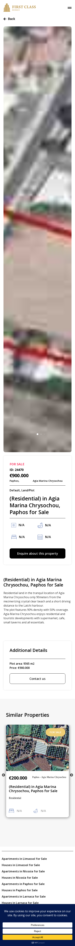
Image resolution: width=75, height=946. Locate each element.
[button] (37, 434)
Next (71, 775)
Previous (3, 775)
